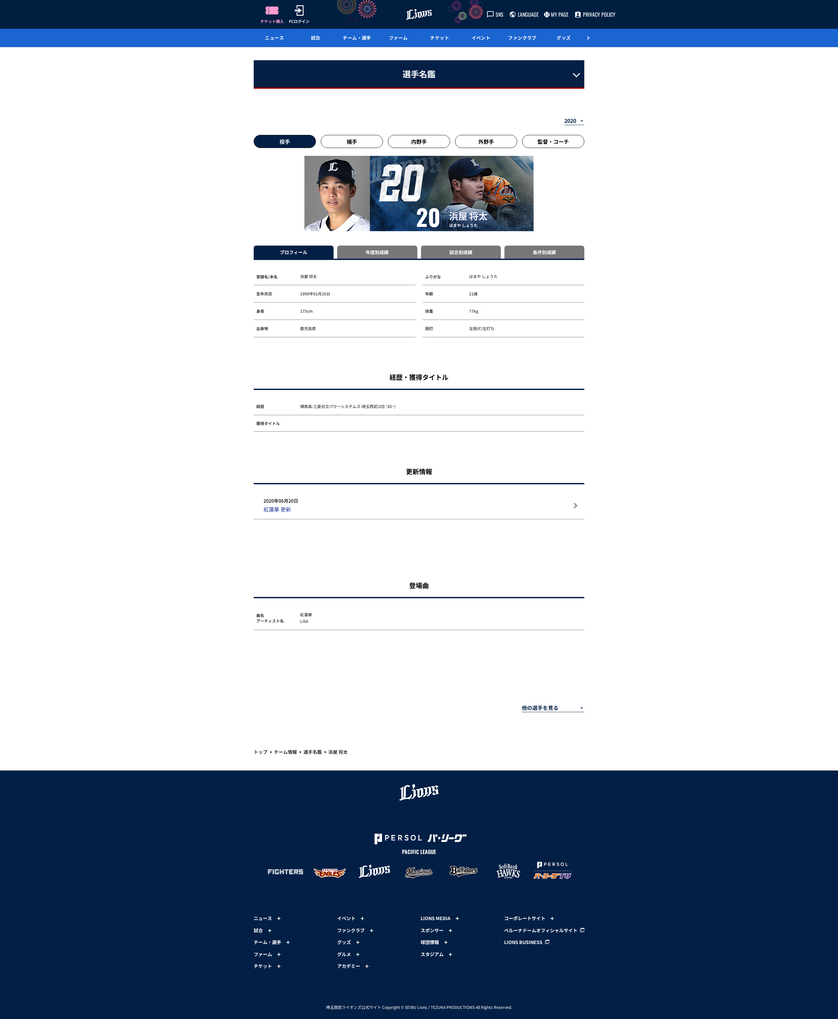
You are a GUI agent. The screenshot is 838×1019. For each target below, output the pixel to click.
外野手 (486, 141)
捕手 (352, 141)
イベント (481, 37)
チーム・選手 (357, 37)
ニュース (274, 37)
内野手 (419, 141)
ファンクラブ (522, 37)
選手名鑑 (312, 752)
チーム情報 (285, 752)
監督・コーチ (553, 141)
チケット (439, 37)
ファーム (398, 37)
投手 (285, 141)
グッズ (563, 37)
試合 (315, 37)
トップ (260, 752)
